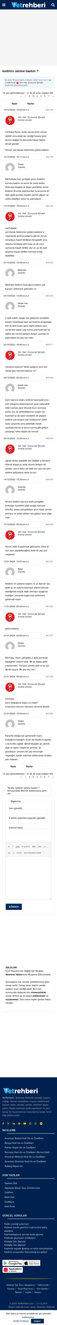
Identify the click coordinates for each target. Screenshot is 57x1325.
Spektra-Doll (11, 1183)
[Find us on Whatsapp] (36, 1123)
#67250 (49, 606)
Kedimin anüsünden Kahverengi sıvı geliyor (25, 1251)
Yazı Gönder (42, 1288)
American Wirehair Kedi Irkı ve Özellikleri (25, 1156)
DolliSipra (9, 1201)
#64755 (49, 156)
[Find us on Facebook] (3, 1123)
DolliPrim (9, 1192)
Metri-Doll (9, 1197)
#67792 (49, 676)
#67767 (49, 635)
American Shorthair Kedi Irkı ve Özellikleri (25, 1161)
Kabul (37, 1321)
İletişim (38, 1292)
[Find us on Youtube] (24, 1123)
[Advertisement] (28, 37)
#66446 (49, 479)
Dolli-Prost (10, 1206)
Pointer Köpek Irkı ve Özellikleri (20, 1147)
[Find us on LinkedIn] (14, 1123)
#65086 (49, 377)
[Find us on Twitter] (8, 1123)
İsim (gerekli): (16, 808)
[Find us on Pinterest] (19, 1123)
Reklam (18, 1292)
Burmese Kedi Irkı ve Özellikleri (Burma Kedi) (27, 1152)
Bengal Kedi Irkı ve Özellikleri (19, 1142)
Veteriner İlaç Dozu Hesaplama (20, 1284)
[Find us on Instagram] (30, 1123)
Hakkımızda (43, 1284)
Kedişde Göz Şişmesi (14, 1241)
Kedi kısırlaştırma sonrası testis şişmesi (23, 1234)
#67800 (49, 713)
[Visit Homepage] (28, 5)
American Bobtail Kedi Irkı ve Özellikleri (24, 1138)
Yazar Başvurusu (25, 1288)
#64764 (49, 205)
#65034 (49, 262)
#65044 (49, 295)
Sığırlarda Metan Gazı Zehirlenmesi (22, 1187)
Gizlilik (28, 1292)
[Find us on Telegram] (41, 1123)
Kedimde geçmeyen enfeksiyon (20, 1237)
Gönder (14, 906)
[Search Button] (53, 4)
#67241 (49, 561)
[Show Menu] (3, 4)
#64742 (49, 109)
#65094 (49, 438)
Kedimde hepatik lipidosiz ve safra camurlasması (28, 1248)
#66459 (49, 524)
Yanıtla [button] (25, 110)
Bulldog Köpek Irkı (14, 1166)
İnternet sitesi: (16, 827)
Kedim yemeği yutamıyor (16, 1223)
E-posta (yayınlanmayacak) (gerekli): (27, 817)
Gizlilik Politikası (21, 1320)
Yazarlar (10, 1288)
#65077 (49, 344)
